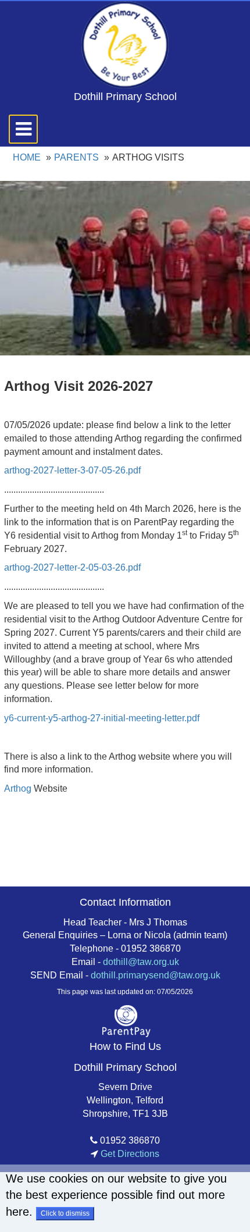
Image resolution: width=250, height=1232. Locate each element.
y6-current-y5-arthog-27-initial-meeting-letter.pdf (101, 718)
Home (27, 157)
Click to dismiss (65, 1213)
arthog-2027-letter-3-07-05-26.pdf (72, 470)
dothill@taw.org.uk (141, 962)
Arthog (17, 788)
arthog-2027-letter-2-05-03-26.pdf (72, 567)
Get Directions (128, 1154)
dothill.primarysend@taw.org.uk (155, 975)
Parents (76, 157)
